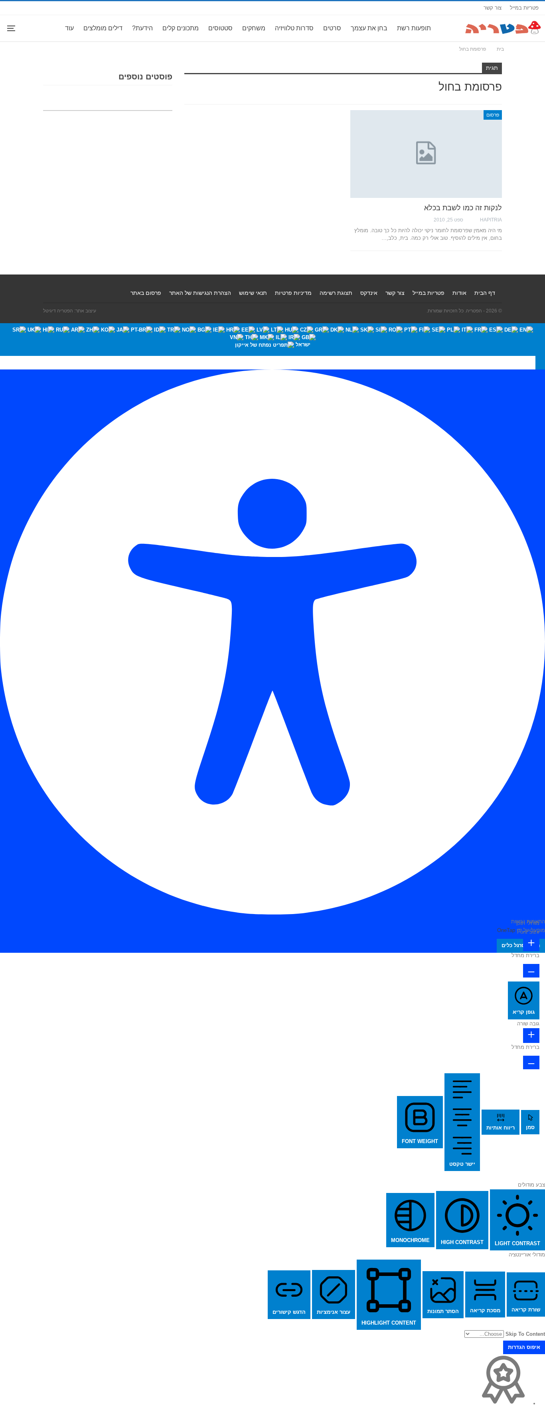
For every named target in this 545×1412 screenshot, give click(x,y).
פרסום (492, 115)
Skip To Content (525, 1334)
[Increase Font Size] (531, 943)
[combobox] (272, 339)
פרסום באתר (145, 293)
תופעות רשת (414, 28)
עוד (69, 28)
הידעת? (142, 28)
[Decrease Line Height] (531, 1062)
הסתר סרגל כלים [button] (521, 945)
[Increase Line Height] (531, 1035)
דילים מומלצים (102, 28)
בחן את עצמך (369, 28)
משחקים (253, 28)
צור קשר (493, 8)
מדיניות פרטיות (293, 293)
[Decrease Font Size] (531, 971)
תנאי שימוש (253, 293)
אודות (459, 293)
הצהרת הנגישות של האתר (200, 293)
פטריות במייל (524, 8)
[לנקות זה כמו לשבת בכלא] (426, 154)
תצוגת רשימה (336, 293)
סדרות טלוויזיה (294, 28)
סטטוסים (220, 28)
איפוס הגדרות (524, 1347)
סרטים (332, 28)
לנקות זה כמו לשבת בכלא (463, 208)
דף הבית (484, 293)
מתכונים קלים (180, 28)
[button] (540, 362)
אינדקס (368, 293)
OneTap (506, 930)
